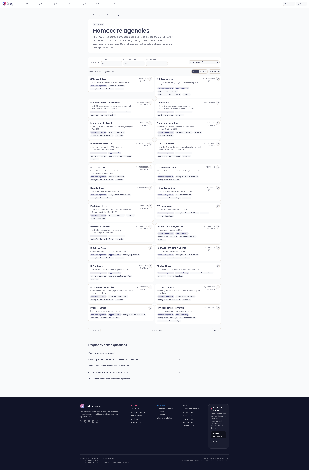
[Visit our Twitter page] (81, 421)
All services (31, 4)
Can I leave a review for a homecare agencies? (109, 378)
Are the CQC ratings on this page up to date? (108, 372)
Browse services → (217, 434)
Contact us (136, 422)
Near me (216, 71)
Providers (89, 4)
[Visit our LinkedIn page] (93, 421)
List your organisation (107, 4)
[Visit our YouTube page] (89, 421)
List (196, 71)
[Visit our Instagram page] (97, 421)
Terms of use (188, 419)
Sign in (302, 4)
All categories (98, 15)
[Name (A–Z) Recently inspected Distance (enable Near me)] (204, 62)
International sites (164, 418)
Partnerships (136, 415)
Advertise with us (138, 412)
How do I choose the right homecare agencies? (109, 366)
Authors (134, 419)
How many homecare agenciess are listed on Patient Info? (114, 359)
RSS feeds (161, 414)
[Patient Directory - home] (11, 3)
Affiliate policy (188, 426)
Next (215, 330)
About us (135, 409)
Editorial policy (188, 422)
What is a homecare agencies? (101, 353)
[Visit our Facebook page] (85, 421)
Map (204, 71)
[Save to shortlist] (150, 79)
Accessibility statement (192, 409)
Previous (95, 330)
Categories (46, 4)
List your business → (217, 442)
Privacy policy (188, 415)
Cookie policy (188, 412)
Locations (75, 4)
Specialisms (61, 4)
